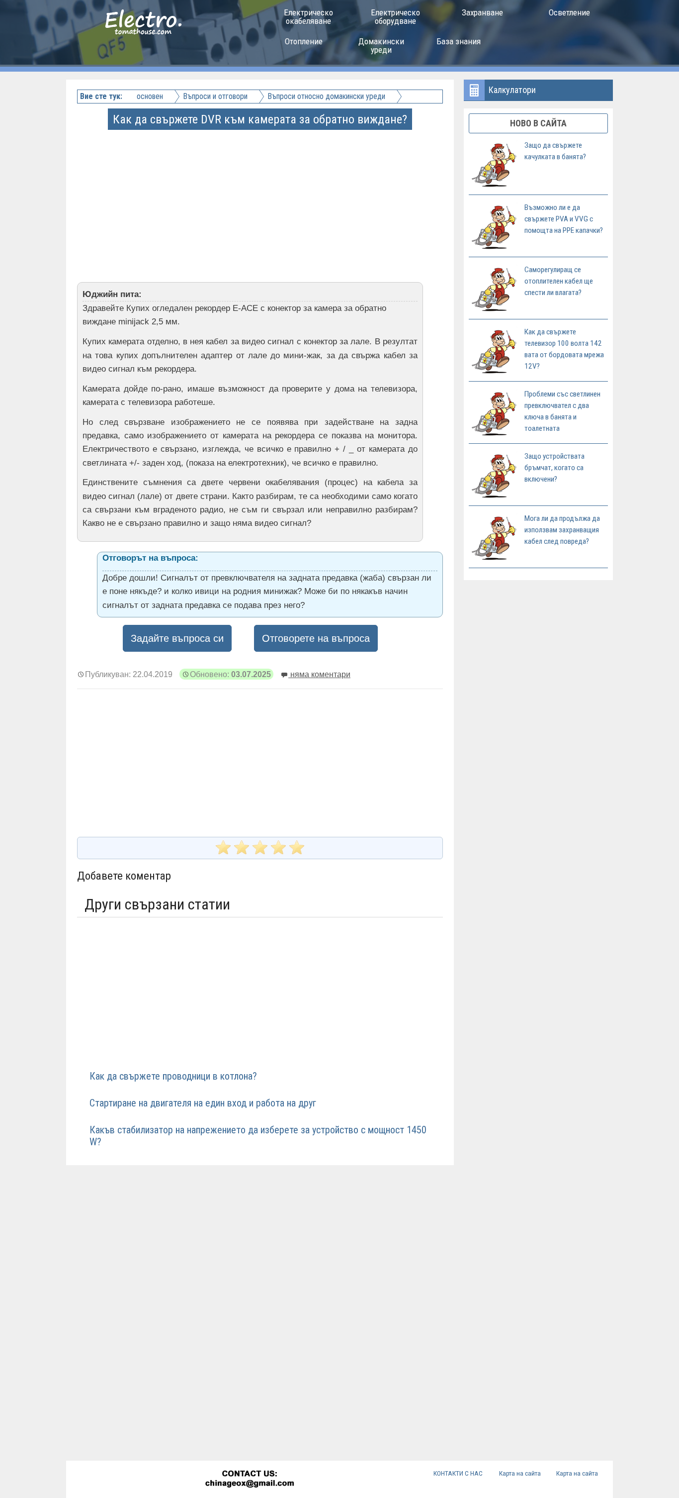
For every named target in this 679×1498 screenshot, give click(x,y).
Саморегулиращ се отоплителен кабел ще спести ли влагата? (558, 281)
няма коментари (319, 674)
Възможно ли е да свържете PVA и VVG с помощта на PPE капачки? (563, 219)
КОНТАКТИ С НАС (458, 1473)
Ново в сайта (538, 123)
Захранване (482, 12)
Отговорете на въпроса (316, 638)
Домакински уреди (381, 45)
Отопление (304, 41)
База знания (458, 41)
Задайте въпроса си (177, 638)
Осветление (569, 12)
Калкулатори (512, 90)
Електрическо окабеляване (308, 16)
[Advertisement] (261, 198)
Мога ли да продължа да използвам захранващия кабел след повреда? (562, 530)
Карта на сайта (520, 1473)
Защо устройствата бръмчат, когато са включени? (554, 468)
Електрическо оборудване (395, 16)
